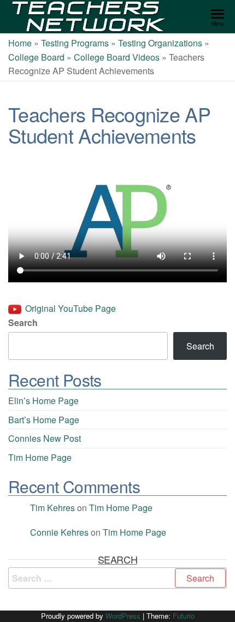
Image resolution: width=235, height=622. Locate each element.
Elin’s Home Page (43, 400)
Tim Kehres (52, 507)
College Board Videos (117, 57)
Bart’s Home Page (43, 419)
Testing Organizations (160, 43)
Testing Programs (75, 43)
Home (20, 43)
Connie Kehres (59, 532)
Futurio (184, 616)
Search (23, 322)
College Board (36, 57)
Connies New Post (44, 438)
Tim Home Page (40, 457)
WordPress (122, 616)
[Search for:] (117, 578)
